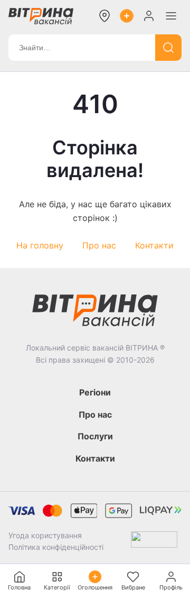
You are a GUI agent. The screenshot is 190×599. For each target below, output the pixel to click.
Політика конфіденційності (55, 546)
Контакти (154, 245)
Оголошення (95, 587)
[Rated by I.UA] (154, 541)
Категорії (57, 587)
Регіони (95, 392)
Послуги (95, 436)
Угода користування (45, 535)
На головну (39, 245)
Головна (19, 587)
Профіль (171, 587)
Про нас (99, 245)
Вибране (133, 587)
